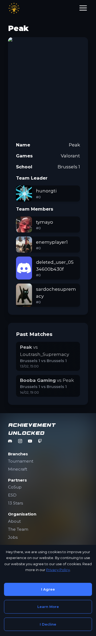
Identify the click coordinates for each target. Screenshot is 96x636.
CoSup (15, 487)
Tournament (20, 461)
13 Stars (15, 503)
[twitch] (40, 441)
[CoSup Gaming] (14, 8)
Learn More (48, 606)
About (14, 521)
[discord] (10, 441)
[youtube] (30, 441)
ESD (12, 495)
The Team (18, 529)
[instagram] (20, 441)
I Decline (48, 624)
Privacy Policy (58, 570)
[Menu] (83, 8)
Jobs (13, 537)
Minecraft (17, 469)
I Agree (48, 589)
